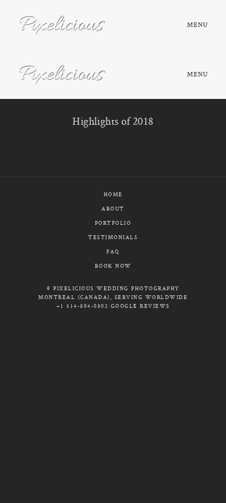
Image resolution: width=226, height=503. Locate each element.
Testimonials (113, 237)
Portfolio (113, 222)
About (113, 208)
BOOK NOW (113, 265)
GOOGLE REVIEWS (140, 305)
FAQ (113, 251)
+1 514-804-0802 (82, 305)
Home (113, 194)
